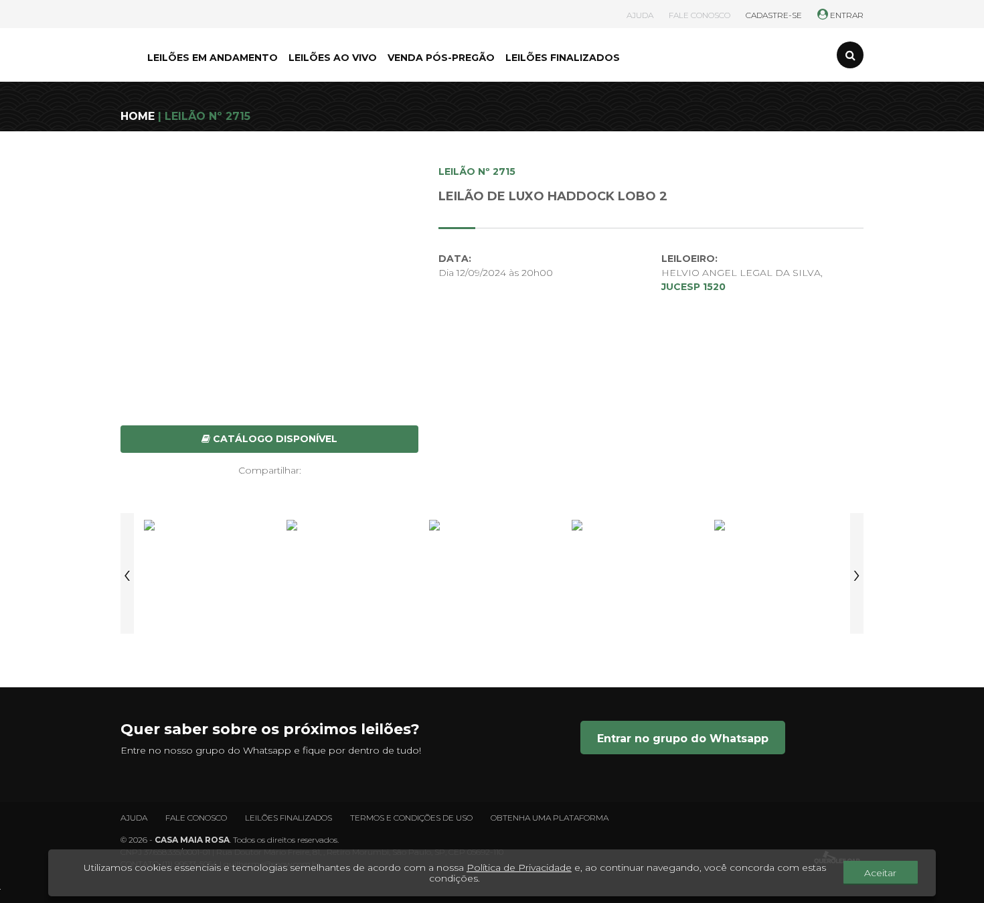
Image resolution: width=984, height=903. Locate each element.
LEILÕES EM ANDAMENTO (212, 58)
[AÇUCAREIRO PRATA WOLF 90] (349, 573)
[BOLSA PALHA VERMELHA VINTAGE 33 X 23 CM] (777, 573)
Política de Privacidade (519, 867)
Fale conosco (196, 818)
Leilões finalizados (288, 818)
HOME (137, 116)
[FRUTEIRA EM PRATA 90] (492, 573)
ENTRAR (846, 15)
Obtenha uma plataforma (549, 818)
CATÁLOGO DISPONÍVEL (273, 439)
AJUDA (640, 15)
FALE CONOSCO (699, 15)
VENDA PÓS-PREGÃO (441, 58)
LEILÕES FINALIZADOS (562, 58)
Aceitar (880, 873)
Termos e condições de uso (411, 818)
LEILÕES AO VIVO (333, 58)
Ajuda (133, 818)
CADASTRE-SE (774, 15)
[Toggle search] (850, 55)
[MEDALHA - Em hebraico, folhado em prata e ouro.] (206, 573)
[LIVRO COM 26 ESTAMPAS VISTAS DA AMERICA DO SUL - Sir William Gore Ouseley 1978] (634, 573)
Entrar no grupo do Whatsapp (682, 738)
